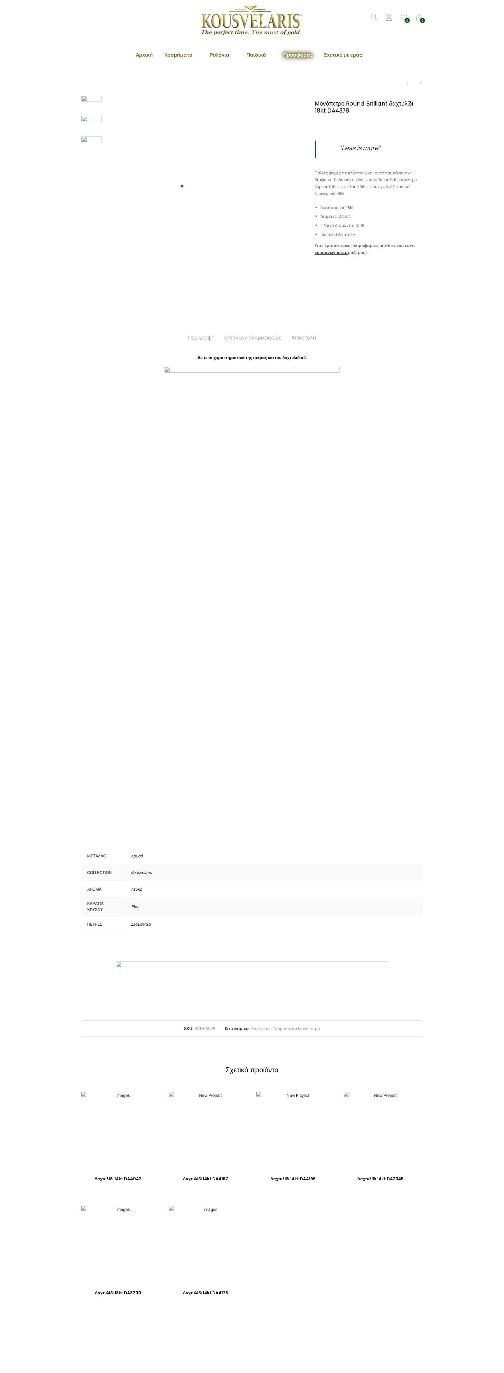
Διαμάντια (141, 924)
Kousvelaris (141, 872)
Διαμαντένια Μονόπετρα (296, 1028)
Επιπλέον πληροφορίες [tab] (253, 337)
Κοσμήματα (178, 54)
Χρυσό (137, 856)
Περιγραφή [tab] (201, 337)
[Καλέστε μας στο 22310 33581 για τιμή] (339, 123)
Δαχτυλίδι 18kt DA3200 (118, 1293)
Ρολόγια (219, 54)
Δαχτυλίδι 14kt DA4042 (117, 1179)
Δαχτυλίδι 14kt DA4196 (293, 1179)
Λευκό (136, 889)
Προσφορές (297, 54)
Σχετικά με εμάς (343, 54)
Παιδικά (256, 54)
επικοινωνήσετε (331, 252)
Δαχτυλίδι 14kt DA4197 (205, 1179)
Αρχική (144, 54)
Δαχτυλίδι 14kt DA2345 (380, 1179)
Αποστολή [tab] (303, 337)
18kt (135, 906)
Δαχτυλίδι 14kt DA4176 (205, 1293)
